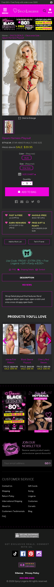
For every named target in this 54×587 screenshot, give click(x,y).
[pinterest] (31, 554)
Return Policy (8, 496)
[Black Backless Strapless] (14, 411)
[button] (5, 10)
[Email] (21, 201)
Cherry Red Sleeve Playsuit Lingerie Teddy (43, 361)
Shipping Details (27, 269)
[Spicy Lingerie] (26, 10)
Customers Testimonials (13, 511)
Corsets (31, 506)
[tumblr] (15, 554)
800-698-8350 (27, 578)
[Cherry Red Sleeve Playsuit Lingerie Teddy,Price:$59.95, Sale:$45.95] (43, 339)
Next (49, 341)
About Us (6, 506)
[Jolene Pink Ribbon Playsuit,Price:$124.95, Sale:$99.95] (10, 339)
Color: (27, 154)
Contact (41, 269)
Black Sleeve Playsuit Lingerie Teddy (27, 361)
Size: (27, 164)
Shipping (6, 491)
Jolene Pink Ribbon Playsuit (10, 361)
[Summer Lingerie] (40, 411)
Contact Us (7, 486)
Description (27, 277)
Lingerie (32, 496)
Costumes (33, 501)
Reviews (27, 285)
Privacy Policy (32, 573)
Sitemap (19, 573)
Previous (4, 341)
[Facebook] (16, 201)
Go (47, 463)
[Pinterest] (38, 201)
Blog (30, 511)
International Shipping (12, 501)
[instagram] (39, 554)
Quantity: (27, 179)
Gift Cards (32, 486)
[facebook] (23, 554)
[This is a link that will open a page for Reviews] (27, 564)
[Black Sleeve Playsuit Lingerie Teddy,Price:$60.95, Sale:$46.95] (27, 339)
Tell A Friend (39, 242)
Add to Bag (28, 192)
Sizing (31, 491)
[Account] (51, 2)
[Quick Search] (44, 11)
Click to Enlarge (28, 118)
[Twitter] (32, 201)
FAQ (14, 269)
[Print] (27, 201)
